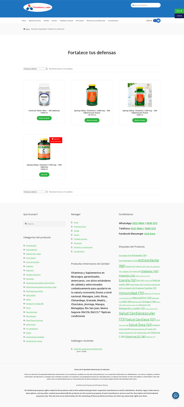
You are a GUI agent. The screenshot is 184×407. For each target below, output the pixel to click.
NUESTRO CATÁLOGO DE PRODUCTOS (88, 349)
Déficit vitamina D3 (143, 276)
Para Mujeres (31, 316)
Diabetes (29, 266)
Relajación (144, 305)
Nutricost (137, 302)
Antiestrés (139, 255)
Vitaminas (150, 337)
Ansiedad (125, 255)
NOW (126, 301)
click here (149, 233)
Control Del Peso (32, 262)
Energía (127, 280)
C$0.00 (150, 21)
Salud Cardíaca (141, 319)
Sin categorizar (32, 329)
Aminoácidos (31, 246)
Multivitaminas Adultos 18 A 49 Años (40, 283)
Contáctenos (113, 21)
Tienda (46, 21)
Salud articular (151, 309)
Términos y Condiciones (95, 21)
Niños (28, 300)
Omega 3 (149, 301)
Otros (28, 308)
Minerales (30, 279)
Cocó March (31, 258)
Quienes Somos (35, 21)
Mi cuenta (80, 21)
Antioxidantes (31, 250)
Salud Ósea (140, 325)
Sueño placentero (127, 333)
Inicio (24, 21)
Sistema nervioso (139, 329)
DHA (137, 271)
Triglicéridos (143, 333)
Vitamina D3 (135, 336)
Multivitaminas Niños (34, 291)
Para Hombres (31, 312)
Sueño (28, 333)
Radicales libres (132, 305)
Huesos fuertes (146, 288)
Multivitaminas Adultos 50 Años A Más (41, 287)
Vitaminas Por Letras (34, 341)
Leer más (44, 174)
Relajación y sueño (132, 308)
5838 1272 (151, 223)
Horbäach (129, 288)
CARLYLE (140, 266)
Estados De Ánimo (33, 275)
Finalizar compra (66, 21)
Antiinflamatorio (128, 261)
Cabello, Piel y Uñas (33, 254)
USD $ (178, 15)
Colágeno (127, 272)
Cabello (130, 266)
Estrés (148, 281)
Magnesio (149, 293)
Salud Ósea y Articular (34, 320)
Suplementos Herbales (35, 337)
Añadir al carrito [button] (44, 118)
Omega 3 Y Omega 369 (35, 304)
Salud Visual (31, 324)
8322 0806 (138, 223)
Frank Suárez (136, 285)
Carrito (54, 21)
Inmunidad (131, 293)
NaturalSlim (31, 295)
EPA (140, 280)
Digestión (30, 270)
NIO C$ (178, 11)
